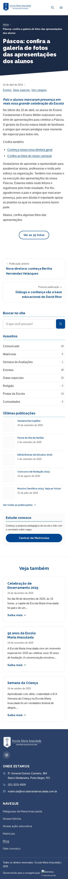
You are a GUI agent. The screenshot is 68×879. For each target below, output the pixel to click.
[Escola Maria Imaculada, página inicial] (17, 7)
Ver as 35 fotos (34, 235)
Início (6, 24)
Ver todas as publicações (18, 505)
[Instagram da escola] (6, 755)
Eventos (7, 90)
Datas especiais (21, 90)
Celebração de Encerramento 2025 (22, 586)
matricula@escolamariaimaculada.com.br (32, 791)
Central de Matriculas (34, 538)
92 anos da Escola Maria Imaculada (21, 635)
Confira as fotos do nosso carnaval (29, 155)
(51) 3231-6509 (17, 784)
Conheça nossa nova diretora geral (29, 149)
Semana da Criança (22, 683)
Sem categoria (39, 90)
